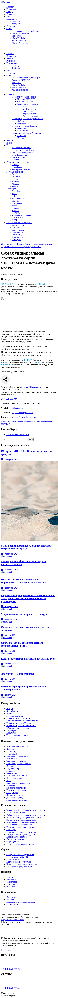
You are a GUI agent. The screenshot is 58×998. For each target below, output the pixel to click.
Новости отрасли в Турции (24, 126)
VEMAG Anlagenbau (21, 215)
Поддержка (11, 19)
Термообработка (13, 754)
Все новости (12, 887)
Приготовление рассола (17, 790)
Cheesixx (16, 176)
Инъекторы (11, 759)
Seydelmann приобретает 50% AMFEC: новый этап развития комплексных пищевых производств (28, 598)
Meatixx (15, 184)
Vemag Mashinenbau (21, 169)
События (10, 26)
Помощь (16, 21)
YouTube (10, 899)
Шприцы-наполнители (17, 747)
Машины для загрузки (16, 800)
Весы (8, 780)
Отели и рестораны (15, 839)
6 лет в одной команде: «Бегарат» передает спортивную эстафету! (26, 547)
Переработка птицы (15, 812)
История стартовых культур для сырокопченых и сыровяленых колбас (23, 581)
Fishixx (15, 179)
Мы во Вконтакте (20, 43)
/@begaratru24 (18, 408)
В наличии (11, 9)
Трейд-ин (16, 24)
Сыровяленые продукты (23, 152)
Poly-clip (16, 196)
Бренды (9, 11)
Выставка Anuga (30, 116)
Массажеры (11, 773)
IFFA (25, 106)
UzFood (20, 138)
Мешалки (10, 771)
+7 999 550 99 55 (10, 988)
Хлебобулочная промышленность (21, 822)
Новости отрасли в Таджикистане (27, 118)
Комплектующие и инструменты (21, 864)
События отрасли (25, 102)
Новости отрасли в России (24, 97)
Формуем (16, 239)
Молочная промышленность (19, 825)
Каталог (10, 7)
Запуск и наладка (14, 859)
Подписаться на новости (12, 919)
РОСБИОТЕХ (18, 218)
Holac (14, 193)
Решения (10, 14)
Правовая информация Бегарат (26, 31)
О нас (9, 28)
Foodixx (15, 181)
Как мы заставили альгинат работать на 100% (29, 658)
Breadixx (16, 174)
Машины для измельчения (18, 763)
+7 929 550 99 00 (10, 968)
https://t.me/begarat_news (22, 412)
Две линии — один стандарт (17, 673)
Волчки (9, 766)
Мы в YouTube (18, 38)
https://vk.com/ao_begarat (25, 417)
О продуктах (12, 884)
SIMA (14, 206)
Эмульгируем (18, 235)
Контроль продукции (16, 788)
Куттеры (10, 749)
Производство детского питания (21, 832)
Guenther (16, 191)
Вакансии (11, 897)
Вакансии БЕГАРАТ (21, 33)
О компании (12, 904)
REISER (15, 201)
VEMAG (16, 213)
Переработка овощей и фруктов (21, 834)
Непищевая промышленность (20, 844)
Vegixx (15, 186)
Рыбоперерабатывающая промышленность (26, 815)
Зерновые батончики (21, 147)
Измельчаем (17, 237)
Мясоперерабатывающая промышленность (26, 810)
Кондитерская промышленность (21, 820)
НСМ (14, 220)
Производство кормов (16, 837)
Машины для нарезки (16, 761)
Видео (9, 143)
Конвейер (10, 785)
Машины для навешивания (18, 783)
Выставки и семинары (27, 104)
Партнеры (11, 189)
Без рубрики (12, 711)
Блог (8, 16)
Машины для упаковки (17, 756)
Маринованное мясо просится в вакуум (24, 614)
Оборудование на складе (17, 162)
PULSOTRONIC (19, 198)
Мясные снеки (18, 157)
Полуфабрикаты (19, 155)
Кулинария (11, 829)
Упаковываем (18, 225)
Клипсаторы (12, 751)
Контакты (16, 36)
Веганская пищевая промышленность (23, 817)
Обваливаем (17, 232)
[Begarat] (5, 2)
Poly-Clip (16, 164)
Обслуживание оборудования (20, 854)
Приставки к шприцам (16, 776)
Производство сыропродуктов (20, 827)
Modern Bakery (29, 109)
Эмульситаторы (13, 768)
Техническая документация (19, 867)
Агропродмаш (29, 114)
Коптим (15, 227)
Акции (9, 140)
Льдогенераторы (14, 778)
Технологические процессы (19, 222)
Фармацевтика (13, 842)
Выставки (21, 123)
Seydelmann (17, 167)
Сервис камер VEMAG (17, 857)
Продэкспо (28, 111)
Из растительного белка (23, 150)
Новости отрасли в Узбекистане (26, 133)
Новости (10, 94)
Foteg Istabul (22, 131)
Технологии (12, 882)
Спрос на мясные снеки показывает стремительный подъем (22, 644)
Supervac (16, 208)
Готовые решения (14, 172)
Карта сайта (6, 950)
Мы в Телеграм (19, 41)
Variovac (15, 210)
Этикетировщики (14, 795)
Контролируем (18, 230)
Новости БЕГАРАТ (26, 99)
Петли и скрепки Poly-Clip (18, 862)
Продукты (11, 145)
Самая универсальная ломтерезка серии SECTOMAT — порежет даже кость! (28, 245)
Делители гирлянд (14, 797)
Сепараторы (12, 792)
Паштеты (16, 160)
